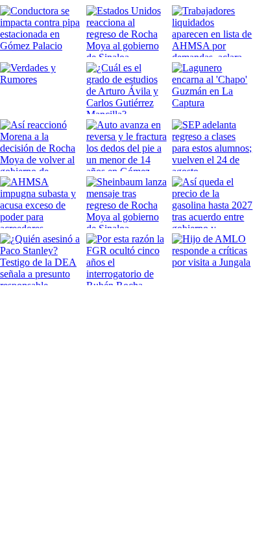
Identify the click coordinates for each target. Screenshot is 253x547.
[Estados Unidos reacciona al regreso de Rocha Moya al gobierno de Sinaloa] (126, 31)
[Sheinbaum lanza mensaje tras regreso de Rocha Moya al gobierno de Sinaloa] (126, 202)
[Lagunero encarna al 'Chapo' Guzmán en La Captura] (212, 88)
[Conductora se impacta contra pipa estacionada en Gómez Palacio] (40, 31)
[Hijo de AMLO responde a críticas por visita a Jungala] (212, 259)
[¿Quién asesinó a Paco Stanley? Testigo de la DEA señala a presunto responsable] (40, 259)
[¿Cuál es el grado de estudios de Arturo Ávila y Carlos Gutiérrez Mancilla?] (126, 88)
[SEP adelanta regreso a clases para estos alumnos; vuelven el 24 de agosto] (212, 145)
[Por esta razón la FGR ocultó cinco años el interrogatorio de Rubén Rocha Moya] (126, 259)
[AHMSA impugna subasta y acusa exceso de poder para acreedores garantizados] (40, 202)
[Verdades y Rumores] (40, 88)
